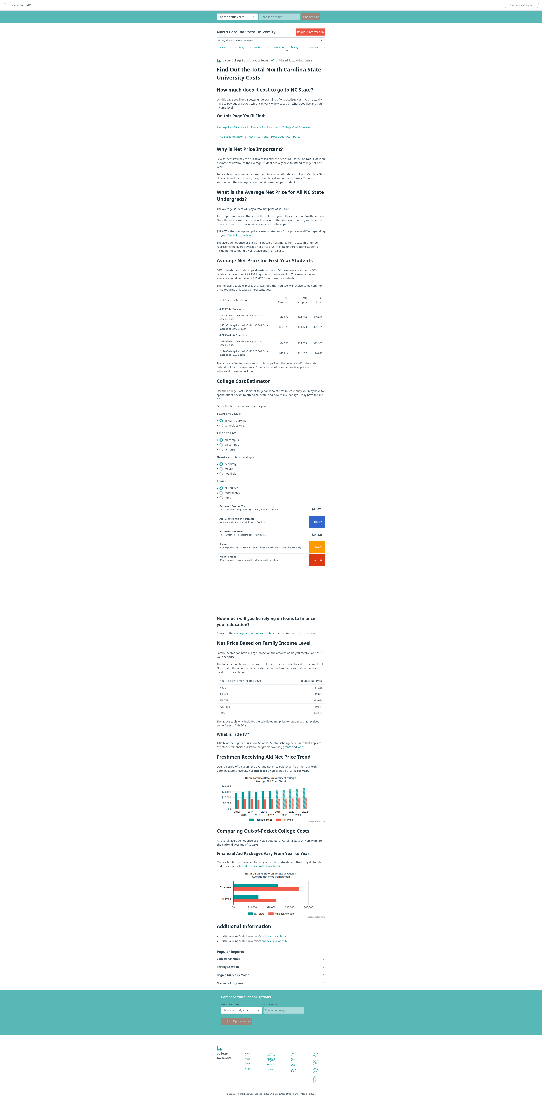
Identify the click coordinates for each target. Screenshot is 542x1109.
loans (301, 747)
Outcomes (314, 47)
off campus (231, 445)
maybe (228, 469)
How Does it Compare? (285, 136)
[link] (225, 47)
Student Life (278, 47)
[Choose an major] (279, 16)
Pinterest (293, 1059)
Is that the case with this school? (259, 866)
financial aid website (274, 941)
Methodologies (271, 1059)
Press (247, 1058)
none (227, 498)
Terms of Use (315, 1055)
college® (224, 1055)
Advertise (271, 1065)
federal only (232, 493)
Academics (259, 47)
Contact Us (248, 1063)
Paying (294, 47)
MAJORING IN (270, 1004)
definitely (230, 464)
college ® (20, 5)
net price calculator (273, 936)
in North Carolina (235, 420)
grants (287, 747)
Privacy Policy (315, 1062)
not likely (230, 473)
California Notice (315, 1070)
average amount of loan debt (253, 633)
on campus (231, 440)
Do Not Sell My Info (315, 1079)
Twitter (292, 1054)
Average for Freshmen (265, 127)
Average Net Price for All (232, 127)
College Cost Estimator (296, 127)
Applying (239, 47)
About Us (248, 1054)
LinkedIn (293, 1070)
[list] (225, 47)
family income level (240, 235)
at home (229, 449)
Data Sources (271, 1054)
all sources (231, 488)
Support (248, 1068)
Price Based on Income (231, 136)
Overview (221, 47)
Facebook (292, 1065)
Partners (270, 1070)
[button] (310, 32)
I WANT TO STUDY (230, 1004)
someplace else (234, 425)
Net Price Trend (258, 136)
